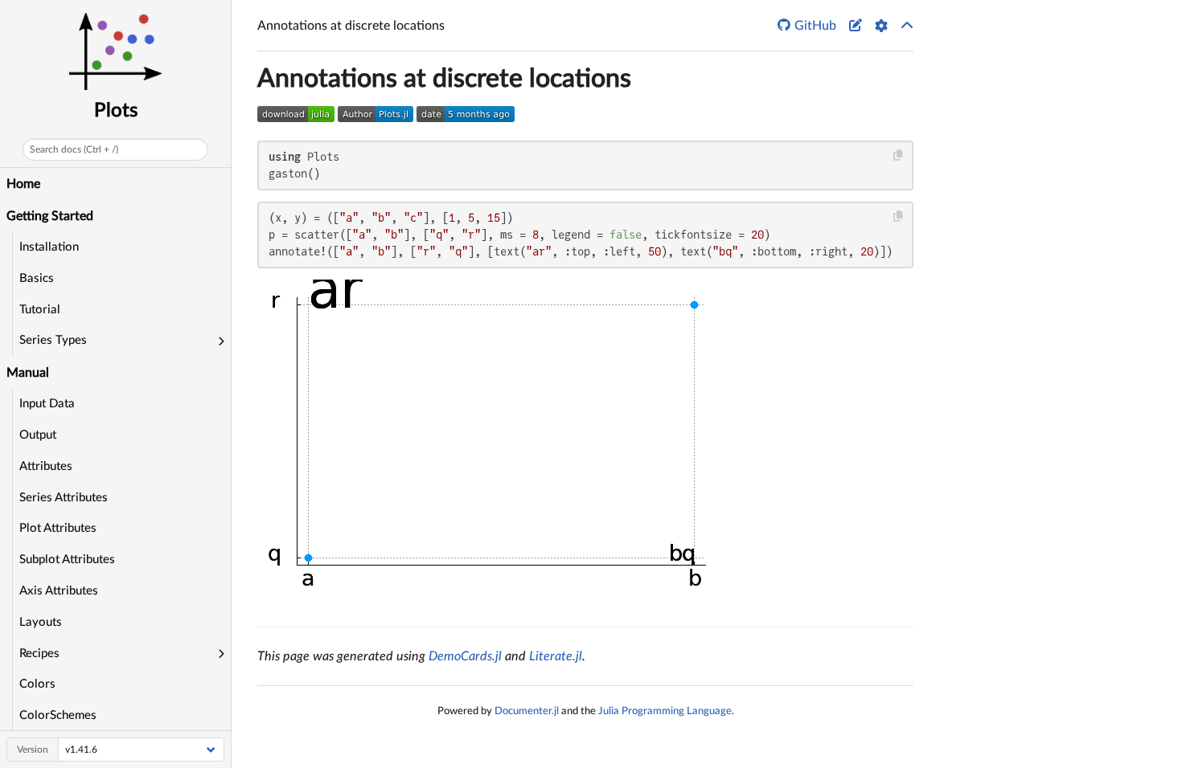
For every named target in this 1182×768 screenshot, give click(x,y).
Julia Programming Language (665, 711)
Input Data (47, 404)
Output (37, 435)
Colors (37, 684)
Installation (49, 247)
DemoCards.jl (465, 656)
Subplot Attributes (67, 560)
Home (23, 184)
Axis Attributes (58, 591)
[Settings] (881, 25)
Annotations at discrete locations (444, 79)
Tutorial (39, 310)
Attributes (45, 466)
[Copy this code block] (898, 155)
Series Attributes (63, 498)
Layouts (40, 622)
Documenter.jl (527, 711)
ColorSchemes (57, 715)
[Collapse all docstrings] (907, 25)
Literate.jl (555, 656)
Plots (115, 111)
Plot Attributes (57, 528)
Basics (36, 278)
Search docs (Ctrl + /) (74, 149)
